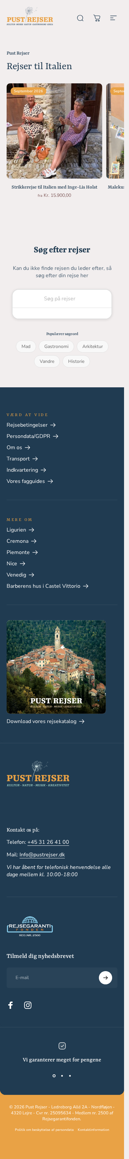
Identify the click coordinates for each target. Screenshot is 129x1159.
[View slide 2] (62, 1076)
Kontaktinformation (93, 1129)
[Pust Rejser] (30, 16)
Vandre (47, 361)
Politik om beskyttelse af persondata (44, 1129)
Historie (76, 361)
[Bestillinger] (97, 14)
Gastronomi (56, 346)
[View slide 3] (70, 1076)
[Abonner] (105, 977)
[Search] (62, 313)
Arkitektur (92, 346)
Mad (26, 346)
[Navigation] (113, 14)
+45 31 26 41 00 (48, 842)
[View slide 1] (54, 1076)
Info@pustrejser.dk (42, 854)
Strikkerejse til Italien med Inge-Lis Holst (54, 187)
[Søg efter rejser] (80, 14)
